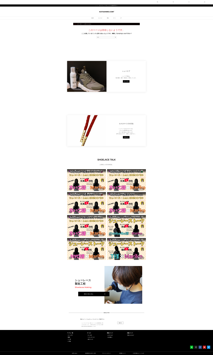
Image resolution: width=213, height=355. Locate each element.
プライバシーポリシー (106, 353)
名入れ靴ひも (110, 337)
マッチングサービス (91, 337)
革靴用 (69, 337)
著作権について (122, 353)
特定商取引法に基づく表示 (90, 353)
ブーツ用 (69, 339)
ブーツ (114, 18)
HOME (92, 18)
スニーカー (100, 18)
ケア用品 (69, 341)
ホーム (75, 24)
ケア (121, 18)
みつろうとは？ (110, 335)
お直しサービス (90, 339)
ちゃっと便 (90, 335)
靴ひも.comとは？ (131, 335)
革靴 (108, 18)
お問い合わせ (74, 353)
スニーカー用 (70, 335)
